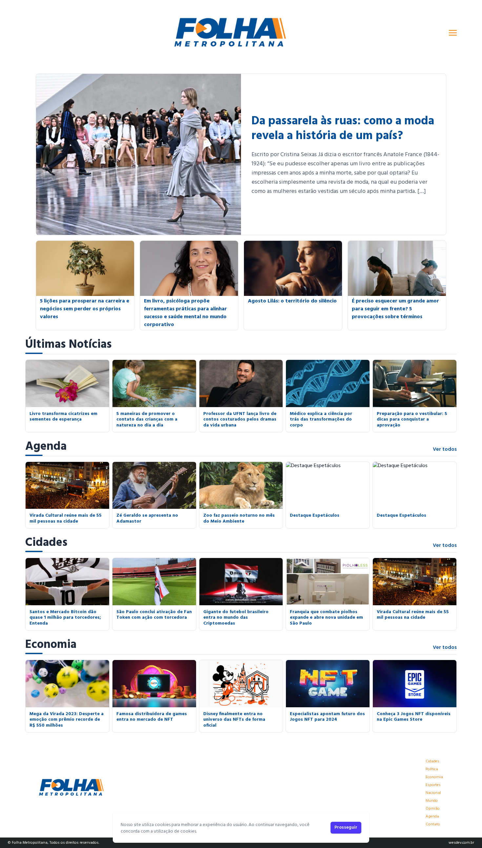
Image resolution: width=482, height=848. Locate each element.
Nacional (433, 793)
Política (432, 769)
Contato (433, 824)
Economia (50, 645)
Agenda (46, 446)
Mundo (432, 800)
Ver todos (445, 449)
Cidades (46, 542)
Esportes (433, 785)
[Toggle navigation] (453, 33)
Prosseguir (345, 827)
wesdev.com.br (461, 842)
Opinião (433, 808)
